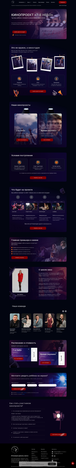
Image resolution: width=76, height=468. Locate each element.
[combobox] (40, 385)
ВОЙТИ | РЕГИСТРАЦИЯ (62, 5)
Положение (19, 392)
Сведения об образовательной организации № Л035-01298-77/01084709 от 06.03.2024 (26, 5)
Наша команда (35, 459)
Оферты (23, 394)
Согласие (24, 392)
